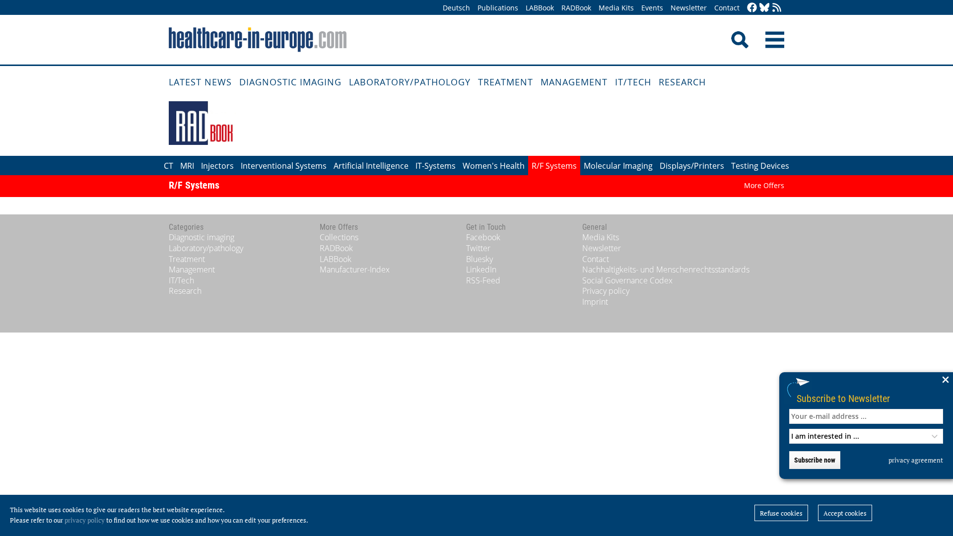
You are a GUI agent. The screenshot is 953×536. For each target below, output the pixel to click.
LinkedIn (481, 269)
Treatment (505, 82)
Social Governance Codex (627, 280)
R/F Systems (554, 165)
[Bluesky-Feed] (764, 8)
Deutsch (456, 7)
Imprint (595, 301)
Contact (727, 7)
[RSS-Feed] (777, 8)
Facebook (483, 237)
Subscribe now (814, 460)
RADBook (576, 7)
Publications (497, 7)
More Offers (764, 185)
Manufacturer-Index (355, 269)
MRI (187, 165)
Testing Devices (760, 165)
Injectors (217, 165)
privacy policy (85, 520)
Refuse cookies (781, 513)
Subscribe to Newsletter (843, 398)
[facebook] (752, 8)
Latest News (200, 82)
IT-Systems (435, 165)
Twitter (478, 248)
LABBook (540, 7)
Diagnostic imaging (290, 82)
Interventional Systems (284, 165)
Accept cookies (845, 513)
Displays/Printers (692, 165)
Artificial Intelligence (371, 165)
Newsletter (689, 7)
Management (574, 82)
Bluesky (479, 259)
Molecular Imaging (618, 165)
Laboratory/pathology (410, 82)
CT (168, 165)
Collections (339, 237)
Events (652, 7)
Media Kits (616, 7)
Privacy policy (605, 290)
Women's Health (494, 165)
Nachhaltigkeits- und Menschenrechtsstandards (665, 269)
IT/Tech (633, 82)
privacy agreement (915, 460)
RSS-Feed (483, 280)
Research (682, 82)
